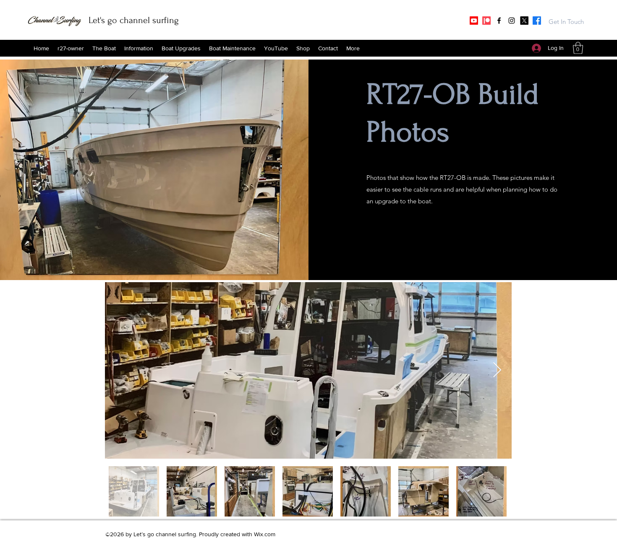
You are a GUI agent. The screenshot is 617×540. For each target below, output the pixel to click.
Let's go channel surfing (134, 20)
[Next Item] (497, 370)
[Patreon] (486, 20)
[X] (524, 20)
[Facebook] (499, 20)
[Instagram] (511, 20)
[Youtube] (474, 20)
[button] (303, 48)
